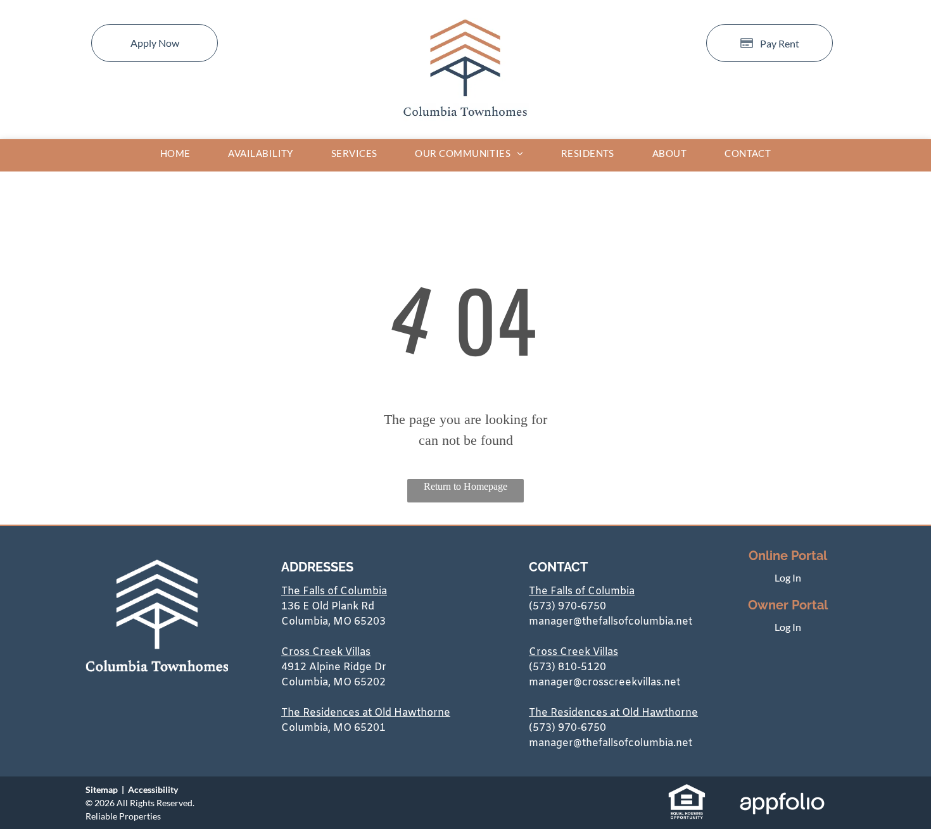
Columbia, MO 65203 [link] (333, 621)
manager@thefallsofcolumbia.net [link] (610, 621)
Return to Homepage (465, 486)
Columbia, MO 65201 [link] (333, 728)
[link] (687, 790)
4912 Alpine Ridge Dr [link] (333, 667)
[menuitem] (175, 153)
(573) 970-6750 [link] (567, 606)
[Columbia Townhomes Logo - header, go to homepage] (465, 25)
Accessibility (153, 789)
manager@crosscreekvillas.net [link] (604, 682)
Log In (788, 577)
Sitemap (102, 789)
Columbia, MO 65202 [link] (333, 682)
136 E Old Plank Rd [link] (327, 606)
